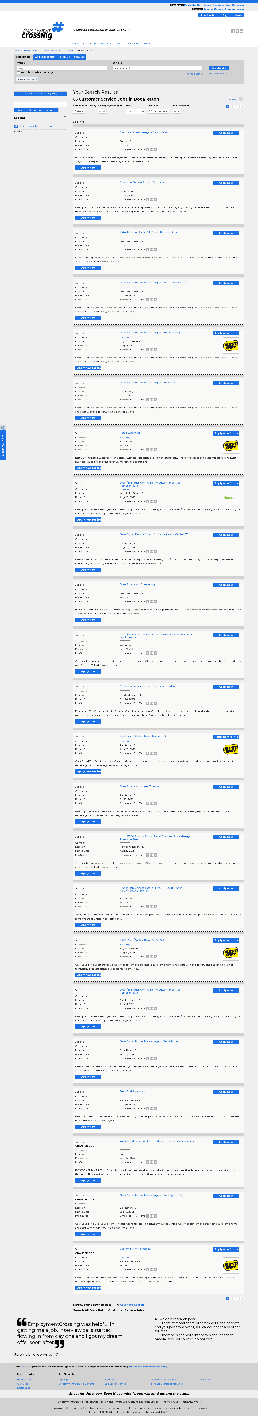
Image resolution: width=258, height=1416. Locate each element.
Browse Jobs (101, 43)
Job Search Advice (115, 1383)
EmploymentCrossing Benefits (76, 1383)
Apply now (226, 132)
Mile (128, 105)
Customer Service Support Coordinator (143, 182)
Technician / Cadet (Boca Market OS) (142, 939)
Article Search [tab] (45, 57)
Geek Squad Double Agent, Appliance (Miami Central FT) (154, 534)
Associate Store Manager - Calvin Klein (143, 132)
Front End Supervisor (132, 1091)
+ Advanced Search (217, 73)
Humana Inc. (127, 489)
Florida (70, 50)
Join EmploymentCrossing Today (40, 93)
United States (195, 73)
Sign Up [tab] (65, 57)
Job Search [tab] (23, 57)
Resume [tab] (79, 57)
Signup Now (232, 15)
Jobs (16, 50)
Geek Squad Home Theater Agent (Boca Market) (150, 332)
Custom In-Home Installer (135, 1248)
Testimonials (112, 1379)
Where (117, 62)
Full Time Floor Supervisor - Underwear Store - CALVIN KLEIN (157, 1141)
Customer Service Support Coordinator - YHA (147, 686)
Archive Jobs (205, 1379)
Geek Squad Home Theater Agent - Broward (147, 382)
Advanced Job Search (163, 1379)
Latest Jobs (23, 1387)
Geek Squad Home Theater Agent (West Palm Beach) (153, 282)
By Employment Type (110, 105)
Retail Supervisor (130, 432)
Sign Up (63, 1379)
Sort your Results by (84, 105)
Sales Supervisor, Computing (137, 584)
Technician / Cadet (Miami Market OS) (143, 736)
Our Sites (22, 1383)
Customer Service (52, 50)
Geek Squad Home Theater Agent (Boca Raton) (149, 1041)
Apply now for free (227, 333)
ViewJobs (153, 105)
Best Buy (125, 337)
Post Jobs (122, 43)
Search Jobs (80, 43)
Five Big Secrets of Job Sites (167, 1383)
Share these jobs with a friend (36, 125)
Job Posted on (181, 105)
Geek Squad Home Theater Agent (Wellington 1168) (151, 1195)
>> (241, 106)
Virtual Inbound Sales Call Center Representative (149, 232)
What (21, 62)
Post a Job (209, 15)
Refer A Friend (142, 43)
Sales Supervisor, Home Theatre (139, 786)
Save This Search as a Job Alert (36, 110)
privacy (24, 1366)
